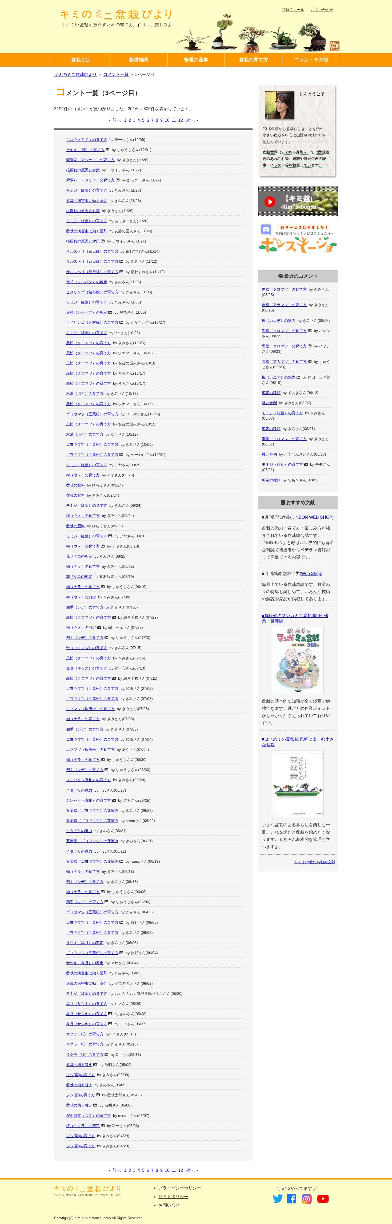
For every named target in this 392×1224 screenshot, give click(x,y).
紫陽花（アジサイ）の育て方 (90, 160)
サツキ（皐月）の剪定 (84, 943)
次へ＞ (192, 120)
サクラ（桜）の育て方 (84, 1034)
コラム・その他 (311, 59)
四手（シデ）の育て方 (84, 607)
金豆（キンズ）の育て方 (86, 648)
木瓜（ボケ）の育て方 (84, 393)
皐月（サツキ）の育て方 (86, 1004)
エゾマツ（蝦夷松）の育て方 (90, 709)
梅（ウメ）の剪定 (81, 597)
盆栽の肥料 (75, 485)
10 (167, 120)
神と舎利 (269, 403)
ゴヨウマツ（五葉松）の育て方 (92, 414)
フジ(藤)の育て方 (80, 1075)
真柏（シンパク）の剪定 (86, 282)
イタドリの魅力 (79, 790)
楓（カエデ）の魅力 (278, 320)
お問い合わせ (322, 9)
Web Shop (311, 573)
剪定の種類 (271, 393)
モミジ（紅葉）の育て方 (86, 190)
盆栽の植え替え (79, 1065)
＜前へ (114, 120)
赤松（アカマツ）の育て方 (284, 305)
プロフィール (293, 9)
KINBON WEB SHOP (311, 517)
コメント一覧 (116, 74)
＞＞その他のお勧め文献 (314, 862)
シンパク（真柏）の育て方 (88, 780)
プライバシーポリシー (179, 1188)
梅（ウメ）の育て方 (83, 475)
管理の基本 (196, 59)
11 (174, 120)
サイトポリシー (173, 1196)
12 (180, 120)
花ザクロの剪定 (79, 556)
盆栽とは (80, 59)
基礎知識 (138, 59)
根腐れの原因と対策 (83, 170)
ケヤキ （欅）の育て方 (85, 150)
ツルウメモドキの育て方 (86, 139)
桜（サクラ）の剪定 (83, 1126)
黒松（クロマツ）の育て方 (88, 343)
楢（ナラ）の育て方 (83, 566)
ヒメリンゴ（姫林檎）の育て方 (92, 292)
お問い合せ (169, 1205)
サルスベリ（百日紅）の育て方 (92, 251)
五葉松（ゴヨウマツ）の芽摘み (92, 810)
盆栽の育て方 (253, 59)
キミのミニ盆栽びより (75, 74)
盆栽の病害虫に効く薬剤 (86, 200)
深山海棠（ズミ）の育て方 (88, 1115)
